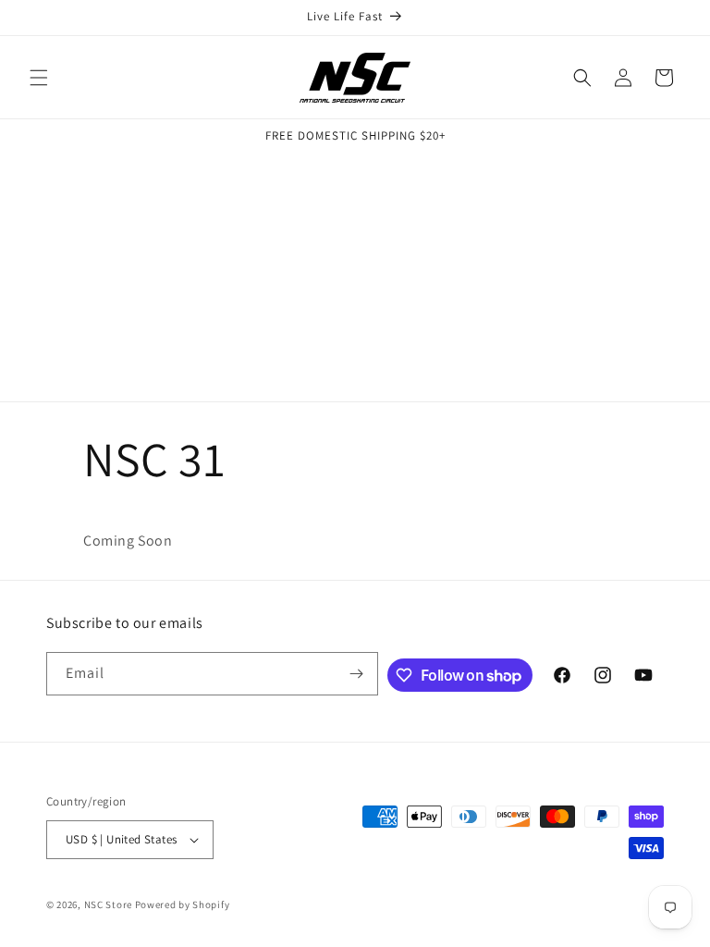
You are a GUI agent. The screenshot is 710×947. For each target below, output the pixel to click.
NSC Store (108, 904)
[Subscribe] (357, 673)
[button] (38, 77)
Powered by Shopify (182, 904)
